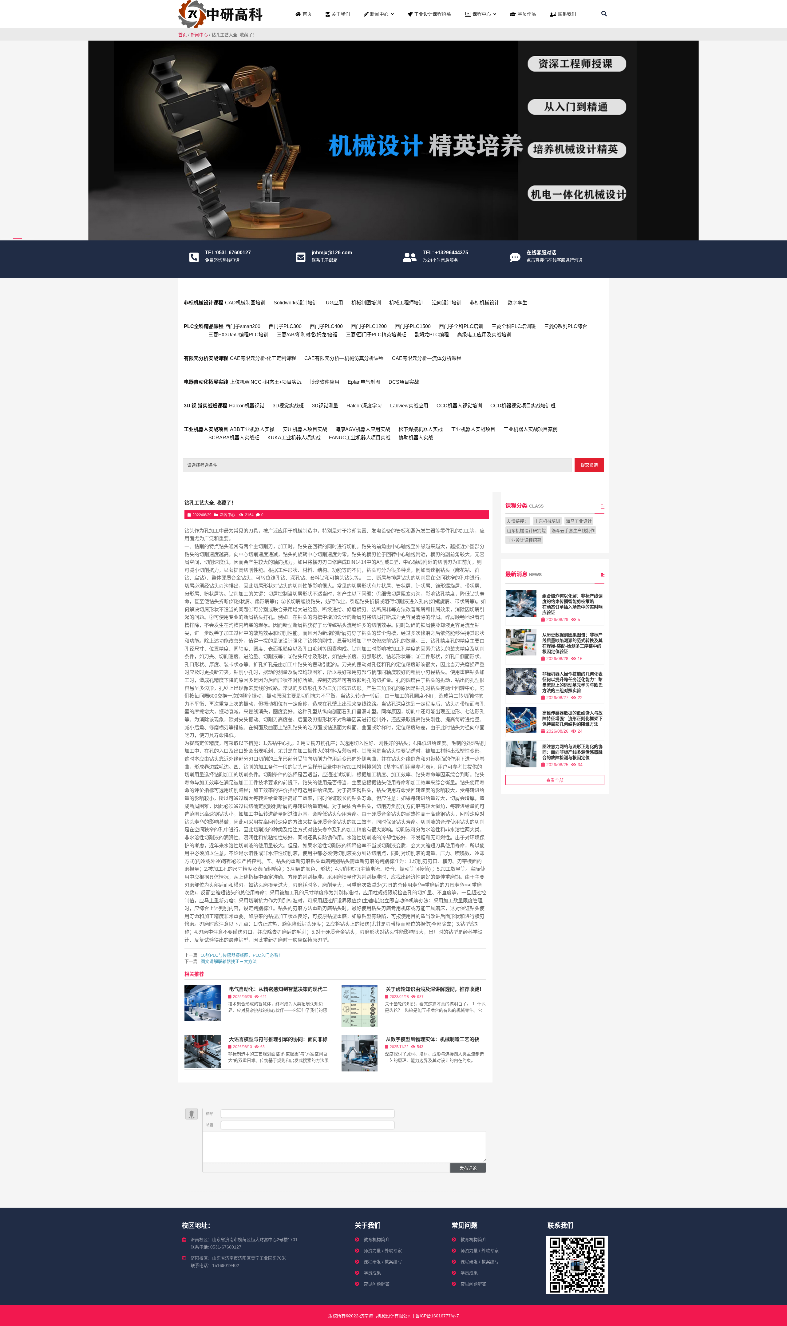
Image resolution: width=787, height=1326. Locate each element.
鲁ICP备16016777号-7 (436, 1315)
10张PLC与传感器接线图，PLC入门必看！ (242, 955)
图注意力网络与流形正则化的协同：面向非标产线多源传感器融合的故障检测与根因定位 (572, 752)
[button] (778, 138)
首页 (182, 34)
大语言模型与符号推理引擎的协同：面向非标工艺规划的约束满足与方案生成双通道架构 (277, 1042)
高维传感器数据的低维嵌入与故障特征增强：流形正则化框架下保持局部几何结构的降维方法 (572, 718)
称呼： (212, 1114)
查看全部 (555, 780)
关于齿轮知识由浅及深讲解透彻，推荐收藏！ (435, 989)
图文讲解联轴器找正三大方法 (229, 961)
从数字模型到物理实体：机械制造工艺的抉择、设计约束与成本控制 (432, 1042)
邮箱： (212, 1125)
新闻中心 (199, 34)
